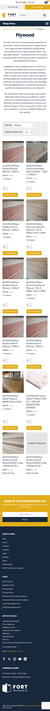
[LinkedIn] (25, 659)
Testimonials (7, 564)
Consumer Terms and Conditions (15, 600)
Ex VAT (31, 2)
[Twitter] (9, 659)
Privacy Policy (7, 589)
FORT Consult (7, 581)
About (4, 542)
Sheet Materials (29, 29)
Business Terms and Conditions (14, 596)
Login (4, 553)
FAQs (4, 539)
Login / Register (37, 7)
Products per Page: (14, 132)
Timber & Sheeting (15, 29)
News (4, 561)
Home (4, 29)
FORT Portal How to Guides (12, 568)
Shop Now (9, 23)
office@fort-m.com (15, 651)
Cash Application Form (11, 603)
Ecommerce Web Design (33, 706)
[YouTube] (19, 659)
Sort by (8, 125)
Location (5, 546)
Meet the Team (8, 585)
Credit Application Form (11, 607)
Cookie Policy (7, 592)
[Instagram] (14, 659)
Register (5, 557)
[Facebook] (3, 659)
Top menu (12, 7)
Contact (5, 550)
